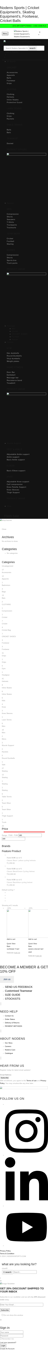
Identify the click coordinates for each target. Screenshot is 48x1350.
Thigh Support (13, 492)
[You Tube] (26, 1246)
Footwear (11, 81)
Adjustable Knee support (18, 482)
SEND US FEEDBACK (19, 986)
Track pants (12, 263)
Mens (4, 739)
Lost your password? (8, 1342)
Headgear (6, 675)
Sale (3, 765)
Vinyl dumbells (13, 358)
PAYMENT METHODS (13, 1026)
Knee (4, 707)
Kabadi (15, 339)
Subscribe (4, 1078)
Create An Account (7, 1349)
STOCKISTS (12, 998)
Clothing (10, 94)
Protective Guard (14, 102)
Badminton (6, 585)
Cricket (10, 238)
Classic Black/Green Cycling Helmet (21, 871)
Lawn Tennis (7, 720)
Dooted (10, 143)
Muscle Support (8, 745)
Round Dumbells (14, 356)
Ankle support (13, 457)
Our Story (8, 1043)
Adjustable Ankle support (18, 454)
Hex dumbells (13, 353)
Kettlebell (11, 375)
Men (14, 329)
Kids (3, 700)
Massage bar (13, 378)
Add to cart (11, 939)
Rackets (10, 119)
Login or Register (11, 52)
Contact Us (9, 1016)
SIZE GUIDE (12, 994)
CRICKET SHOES (20, 334)
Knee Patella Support (16, 487)
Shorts (10, 217)
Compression (13, 214)
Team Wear (6, 803)
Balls (9, 78)
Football (10, 241)
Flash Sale (11, 516)
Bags (4, 592)
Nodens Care (10, 1050)
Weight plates (13, 361)
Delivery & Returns (12, 1023)
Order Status (10, 1019)
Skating (10, 244)
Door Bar (11, 372)
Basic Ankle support (16, 460)
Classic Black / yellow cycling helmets (21, 860)
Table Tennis (7, 797)
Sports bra (11, 260)
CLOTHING (6, 604)
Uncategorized (7, 566)
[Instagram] (26, 1155)
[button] (42, 33)
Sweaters (11, 219)
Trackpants (12, 225)
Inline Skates (13, 100)
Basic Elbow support (16, 471)
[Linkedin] (26, 1206)
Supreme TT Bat (13, 949)
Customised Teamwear (18, 990)
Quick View (11, 944)
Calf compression (15, 484)
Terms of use (31, 1081)
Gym (4, 668)
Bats (9, 132)
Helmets (10, 97)
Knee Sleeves (13, 490)
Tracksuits (11, 228)
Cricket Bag (6, 630)
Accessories (12, 72)
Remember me (8, 1339)
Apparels (11, 75)
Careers (8, 1046)
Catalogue (9, 1053)
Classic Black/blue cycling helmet (19, 882)
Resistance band (14, 380)
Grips (9, 83)
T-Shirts (10, 222)
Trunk (4, 822)
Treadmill (11, 383)
